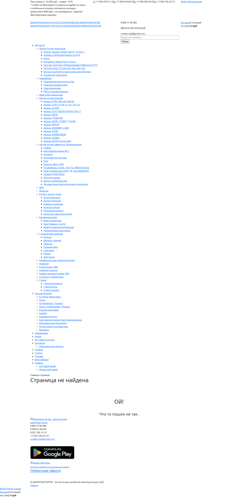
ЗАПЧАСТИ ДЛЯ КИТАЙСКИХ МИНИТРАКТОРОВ (76, 25)
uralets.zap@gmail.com (42, 439)
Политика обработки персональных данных (49, 467)
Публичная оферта (45, 470)
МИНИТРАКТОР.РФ (40, 22)
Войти (184, 1)
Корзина (185, 22)
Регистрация (195, 1)
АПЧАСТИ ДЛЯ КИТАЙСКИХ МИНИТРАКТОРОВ (75, 22)
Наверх (34, 485)
